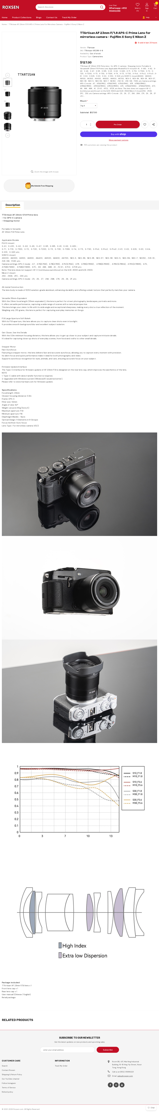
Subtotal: (84, 112)
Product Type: (86, 56)
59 (85, 145)
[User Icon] (147, 4)
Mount (84, 101)
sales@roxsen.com (125, 1076)
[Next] (7, 135)
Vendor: (83, 47)
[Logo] (17, 7)
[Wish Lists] (144, 124)
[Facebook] (110, 1084)
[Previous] (7, 75)
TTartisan (91, 47)
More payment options (118, 140)
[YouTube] (121, 1084)
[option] (44, 100)
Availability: (84, 53)
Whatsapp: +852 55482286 (118, 9)
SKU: (82, 50)
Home (4, 24)
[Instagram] (116, 1084)
